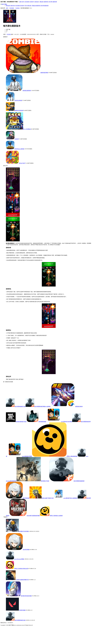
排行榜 (50, 1)
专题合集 (36, 1)
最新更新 (55, 1)
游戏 (20, 1)
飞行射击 (17, 8)
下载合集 (41, 1)
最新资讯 (46, 1)
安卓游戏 (27, 1)
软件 (23, 1)
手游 (26, 5)
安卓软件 (31, 1)
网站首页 (8, 5)
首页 (7, 8)
